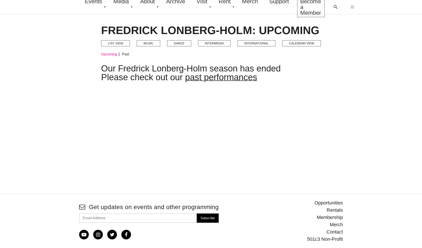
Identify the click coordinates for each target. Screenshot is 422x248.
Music (148, 43)
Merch (336, 224)
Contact (334, 232)
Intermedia (214, 43)
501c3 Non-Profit (325, 239)
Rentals (335, 210)
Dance (179, 43)
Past (125, 54)
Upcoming (109, 54)
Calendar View (301, 43)
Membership (330, 217)
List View (115, 43)
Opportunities (329, 203)
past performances (221, 77)
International (256, 43)
